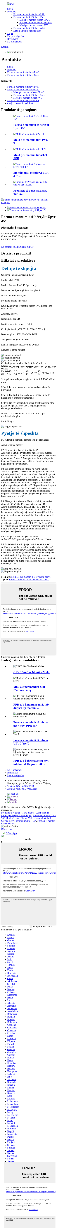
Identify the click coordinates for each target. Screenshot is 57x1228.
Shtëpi (10, 9)
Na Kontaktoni (14, 41)
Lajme (10, 33)
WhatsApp (11, 833)
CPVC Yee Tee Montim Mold (31, 672)
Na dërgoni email (9, 247)
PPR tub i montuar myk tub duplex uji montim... (31, 706)
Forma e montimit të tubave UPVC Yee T (29, 579)
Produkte (11, 11)
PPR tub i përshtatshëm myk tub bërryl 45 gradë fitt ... (31, 762)
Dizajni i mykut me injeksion (27, 30)
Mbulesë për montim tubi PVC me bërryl (30, 577)
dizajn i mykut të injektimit (20, 103)
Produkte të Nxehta (10, 812)
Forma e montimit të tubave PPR (29, 14)
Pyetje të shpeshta (15, 36)
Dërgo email (7, 829)
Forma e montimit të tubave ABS (29, 28)
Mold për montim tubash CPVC (34, 20)
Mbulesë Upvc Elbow (16, 818)
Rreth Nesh (12, 39)
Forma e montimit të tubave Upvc (35, 22)
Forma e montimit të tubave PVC (29, 17)
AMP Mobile (42, 812)
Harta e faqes (28, 812)
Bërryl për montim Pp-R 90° (22, 821)
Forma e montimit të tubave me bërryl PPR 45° (30, 724)
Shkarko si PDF (26, 247)
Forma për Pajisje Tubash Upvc (16, 815)
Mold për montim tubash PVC (33, 25)
